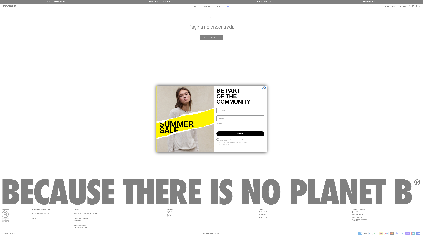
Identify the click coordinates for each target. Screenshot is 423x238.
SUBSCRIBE (240, 134)
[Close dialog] (264, 88)
